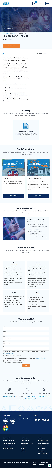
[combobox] (4, 343)
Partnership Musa (8, 448)
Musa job (23, 451)
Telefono (5, 341)
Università (24, 445)
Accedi (41, 3)
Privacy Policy (7, 438)
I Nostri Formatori (8, 445)
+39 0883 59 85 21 (30, 399)
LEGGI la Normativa (8, 353)
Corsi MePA (41, 451)
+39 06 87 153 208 (29, 396)
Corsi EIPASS (41, 448)
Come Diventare (25, 440)
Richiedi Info (11, 45)
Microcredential (9, 28)
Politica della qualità (9, 443)
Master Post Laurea (43, 453)
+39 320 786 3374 (44, 396)
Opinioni (40, 438)
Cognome (5, 331)
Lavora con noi (34, 463)
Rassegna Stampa (43, 440)
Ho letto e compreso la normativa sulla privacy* (12, 355)
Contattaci (24, 438)
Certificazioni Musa (43, 443)
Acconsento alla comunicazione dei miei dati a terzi (13, 362)
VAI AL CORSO (13, 196)
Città (4, 336)
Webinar (23, 448)
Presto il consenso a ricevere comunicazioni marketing (14, 360)
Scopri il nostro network (43, 463)
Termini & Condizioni (8, 440)
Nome (4, 326)
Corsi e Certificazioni (27, 443)
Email (4, 346)
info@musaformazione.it (9, 396)
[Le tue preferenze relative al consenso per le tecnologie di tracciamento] (49, 465)
